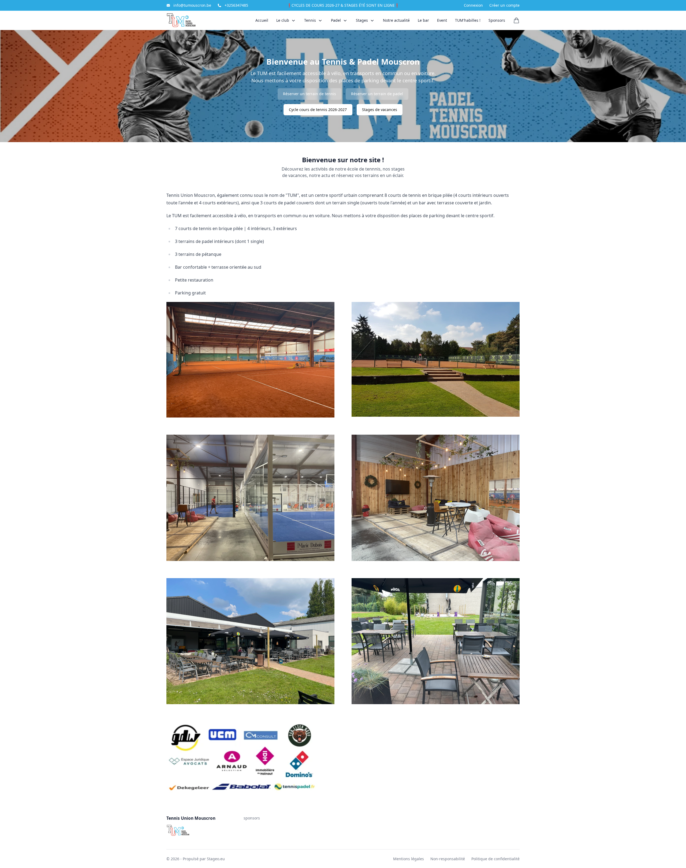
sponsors (252, 818)
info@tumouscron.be (192, 5)
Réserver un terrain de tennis (309, 93)
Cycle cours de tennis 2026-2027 (318, 109)
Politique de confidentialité (495, 858)
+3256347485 (236, 5)
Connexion (473, 5)
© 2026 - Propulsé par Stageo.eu (195, 858)
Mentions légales (408, 858)
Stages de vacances (379, 109)
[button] (286, 20)
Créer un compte (504, 5)
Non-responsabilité (447, 858)
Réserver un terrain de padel (377, 93)
